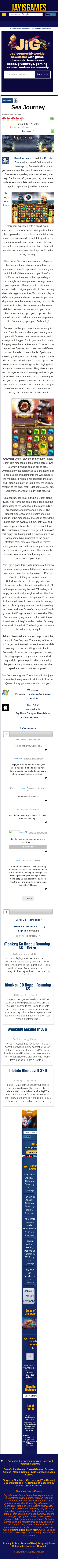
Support (42, 1543)
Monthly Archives (30, 1388)
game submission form (25, 1530)
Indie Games (38, 1472)
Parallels (42, 713)
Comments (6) (28, 131)
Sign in (22, 931)
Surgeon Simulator (13, 1480)
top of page (40, 927)
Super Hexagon (13, 1483)
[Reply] (45, 750)
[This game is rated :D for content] (52, 131)
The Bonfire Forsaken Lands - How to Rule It (29, 1225)
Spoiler (31, 847)
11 (25, 1039)
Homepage (34, 920)
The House (47, 1480)
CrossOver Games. (28, 717)
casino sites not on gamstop (20, 28)
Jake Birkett (17, 759)
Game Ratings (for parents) (33, 1544)
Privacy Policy (11, 1543)
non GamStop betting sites (41, 28)
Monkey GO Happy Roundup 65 (28, 986)
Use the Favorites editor (29, 1374)
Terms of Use (28, 1543)
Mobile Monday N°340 (28, 1070)
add (30, 1356)
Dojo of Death (34, 1485)
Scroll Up (21, 920)
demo (34, 694)
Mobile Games (21, 1472)
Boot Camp (26, 713)
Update (28, 898)
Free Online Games (14, 1469)
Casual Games (35, 1469)
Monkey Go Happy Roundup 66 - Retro (27, 945)
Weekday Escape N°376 (27, 1029)
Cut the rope (33, 1480)
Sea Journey (21, 158)
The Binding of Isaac (35, 1483)
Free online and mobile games (30, 8)
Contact (41, 1546)
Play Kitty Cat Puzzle (29, 1273)
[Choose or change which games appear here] (32, 1348)
